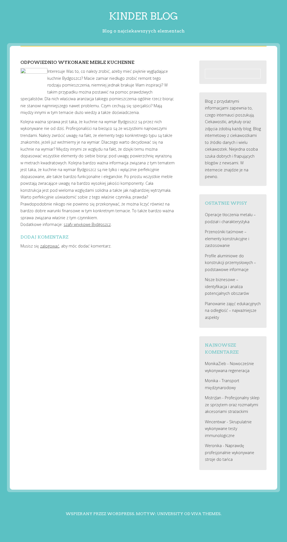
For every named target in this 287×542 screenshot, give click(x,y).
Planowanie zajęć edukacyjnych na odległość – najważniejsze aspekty (233, 310)
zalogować (49, 246)
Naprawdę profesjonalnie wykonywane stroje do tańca (229, 452)
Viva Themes (206, 513)
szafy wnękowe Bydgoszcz (87, 224)
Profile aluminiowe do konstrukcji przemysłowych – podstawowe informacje (230, 262)
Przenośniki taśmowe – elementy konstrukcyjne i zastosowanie (227, 238)
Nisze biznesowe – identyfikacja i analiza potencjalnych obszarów (227, 286)
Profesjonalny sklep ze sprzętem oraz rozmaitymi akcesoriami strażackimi (232, 404)
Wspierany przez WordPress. (100, 513)
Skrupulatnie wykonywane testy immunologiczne (228, 428)
